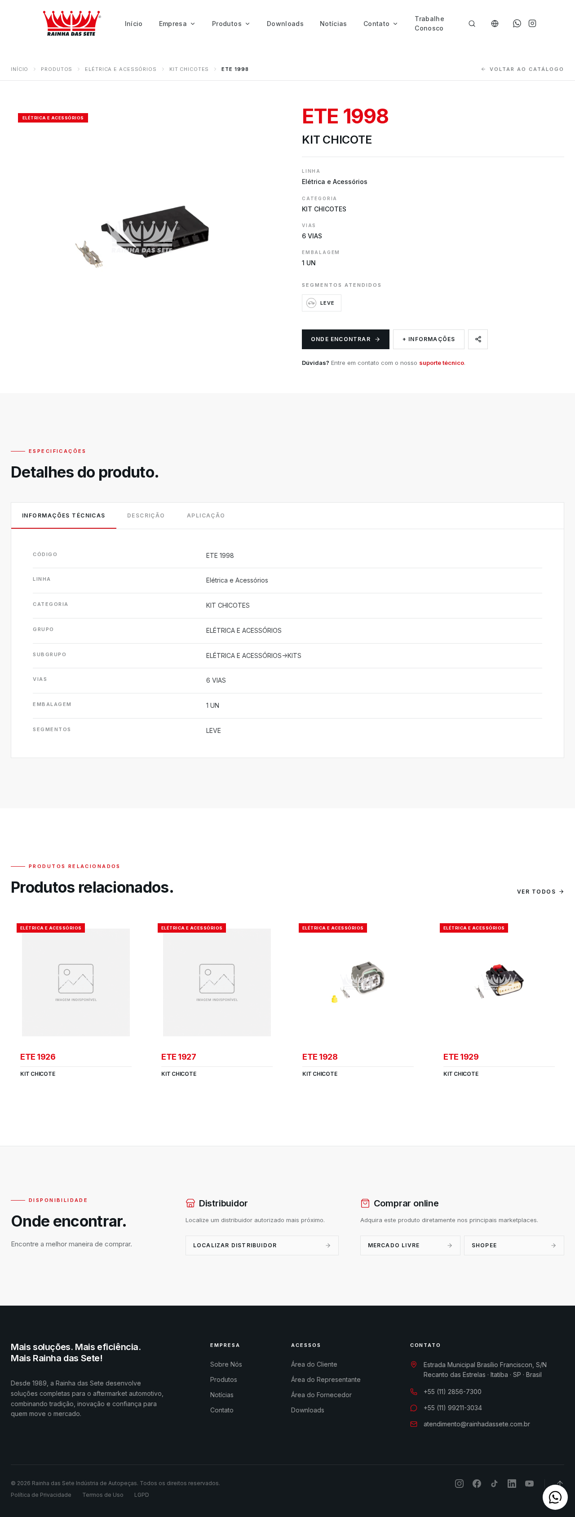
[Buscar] (471, 23)
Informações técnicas (64, 515)
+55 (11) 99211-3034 (453, 1408)
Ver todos (536, 891)
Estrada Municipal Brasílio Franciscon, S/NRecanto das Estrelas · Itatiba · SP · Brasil (485, 1370)
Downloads (285, 23)
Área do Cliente (314, 1364)
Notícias (333, 23)
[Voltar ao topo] (560, 1483)
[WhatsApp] (517, 23)
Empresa (173, 23)
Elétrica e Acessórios (120, 69)
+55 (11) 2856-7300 (453, 1391)
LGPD (141, 1494)
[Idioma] (494, 23)
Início (134, 23)
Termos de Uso (103, 1494)
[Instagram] (532, 23)
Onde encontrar (341, 339)
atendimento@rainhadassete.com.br (477, 1424)
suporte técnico (441, 362)
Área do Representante (326, 1379)
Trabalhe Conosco (429, 23)
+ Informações (429, 339)
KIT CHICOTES (189, 69)
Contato (376, 23)
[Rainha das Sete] (71, 23)
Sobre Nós (226, 1364)
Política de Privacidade (41, 1494)
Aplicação (206, 515)
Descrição (146, 515)
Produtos (227, 23)
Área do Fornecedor (321, 1395)
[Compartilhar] (478, 339)
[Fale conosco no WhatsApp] (555, 1497)
